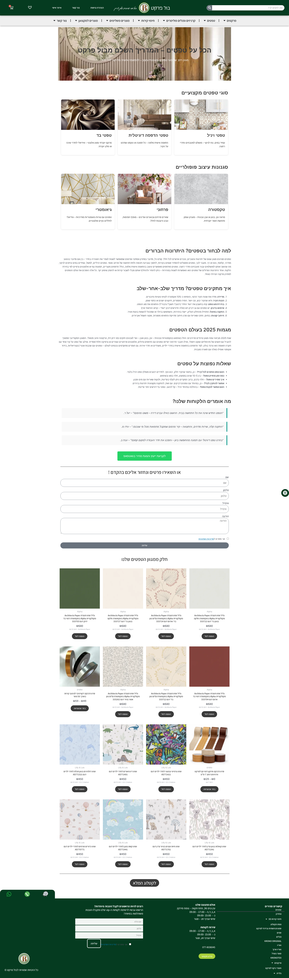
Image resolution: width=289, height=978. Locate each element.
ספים (279, 932)
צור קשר (76, 7)
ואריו (279, 945)
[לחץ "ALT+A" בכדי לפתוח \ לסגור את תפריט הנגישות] (285, 493)
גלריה (279, 973)
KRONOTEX (275, 957)
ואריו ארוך (276, 949)
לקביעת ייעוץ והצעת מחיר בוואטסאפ (144, 456)
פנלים (278, 936)
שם (227, 477)
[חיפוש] (209, 7)
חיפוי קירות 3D (275, 919)
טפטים (278, 909)
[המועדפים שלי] (30, 7)
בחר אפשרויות (80, 708)
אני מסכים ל (212, 539)
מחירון (278, 913)
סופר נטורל (276, 953)
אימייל (225, 503)
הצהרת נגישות (97, 7)
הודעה (225, 516)
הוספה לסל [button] (209, 636)
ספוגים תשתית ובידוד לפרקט (268, 928)
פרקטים (277, 962)
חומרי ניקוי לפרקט (273, 968)
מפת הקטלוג (275, 924)
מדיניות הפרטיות (206, 539)
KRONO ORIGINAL (272, 941)
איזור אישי (56, 7)
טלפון (226, 490)
